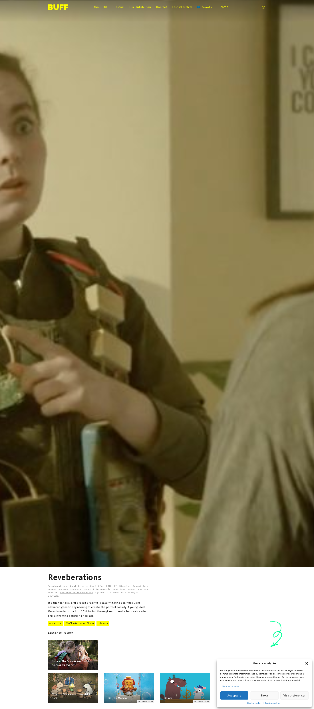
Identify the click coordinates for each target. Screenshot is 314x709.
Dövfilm (53, 596)
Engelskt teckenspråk (97, 589)
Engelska (76, 589)
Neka (264, 695)
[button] (307, 663)
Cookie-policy (254, 703)
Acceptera (234, 695)
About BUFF (101, 7)
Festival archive (182, 7)
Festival (119, 7)
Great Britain (78, 586)
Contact (161, 7)
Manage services (230, 686)
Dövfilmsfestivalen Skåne (76, 593)
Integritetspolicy (271, 703)
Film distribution (140, 7)
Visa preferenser (294, 695)
